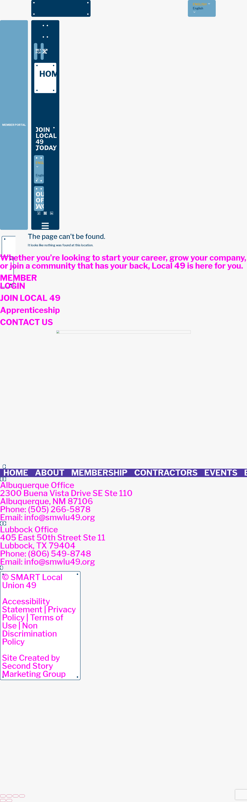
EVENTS (220, 473)
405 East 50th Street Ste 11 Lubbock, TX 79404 (52, 542)
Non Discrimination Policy (29, 634)
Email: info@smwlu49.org (47, 517)
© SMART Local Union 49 (32, 581)
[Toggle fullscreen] (9, 795)
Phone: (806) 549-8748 (45, 554)
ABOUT (50, 473)
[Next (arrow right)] (9, 800)
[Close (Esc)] (22, 795)
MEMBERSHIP (99, 473)
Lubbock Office (29, 529)
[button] (202, 8)
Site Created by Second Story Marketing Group (34, 666)
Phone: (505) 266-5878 (45, 509)
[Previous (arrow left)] (3, 800)
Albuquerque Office (37, 485)
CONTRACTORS (166, 473)
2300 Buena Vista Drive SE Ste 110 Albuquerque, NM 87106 (66, 497)
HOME (15, 473)
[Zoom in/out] (3, 795)
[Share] (15, 795)
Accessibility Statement (26, 605)
